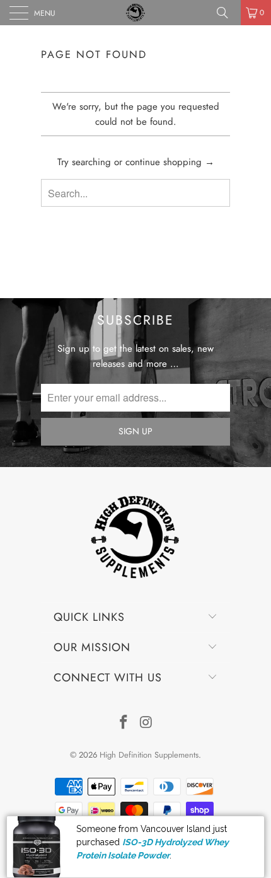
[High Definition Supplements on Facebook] (123, 723)
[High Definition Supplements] (136, 12)
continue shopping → (169, 162)
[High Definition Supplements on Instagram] (146, 723)
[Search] (227, 12)
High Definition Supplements (149, 755)
